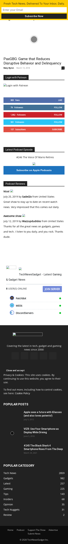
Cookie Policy (22, 393)
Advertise (53, 529)
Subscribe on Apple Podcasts (34, 170)
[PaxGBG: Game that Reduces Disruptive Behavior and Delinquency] (34, 39)
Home (10, 529)
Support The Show (36, 529)
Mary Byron (8, 68)
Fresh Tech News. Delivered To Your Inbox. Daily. (34, 3)
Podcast (20, 529)
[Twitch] (34, 355)
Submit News (34, 533)
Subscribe (57, 129)
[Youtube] (52, 355)
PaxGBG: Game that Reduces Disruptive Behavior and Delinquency (32, 61)
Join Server (52, 289)
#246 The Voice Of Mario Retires (35, 157)
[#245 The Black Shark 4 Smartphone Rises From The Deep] (12, 450)
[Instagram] (24, 355)
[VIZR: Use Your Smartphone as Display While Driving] (12, 433)
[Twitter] (43, 355)
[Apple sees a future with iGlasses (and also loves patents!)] (12, 416)
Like (60, 100)
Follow (58, 107)
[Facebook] (15, 355)
